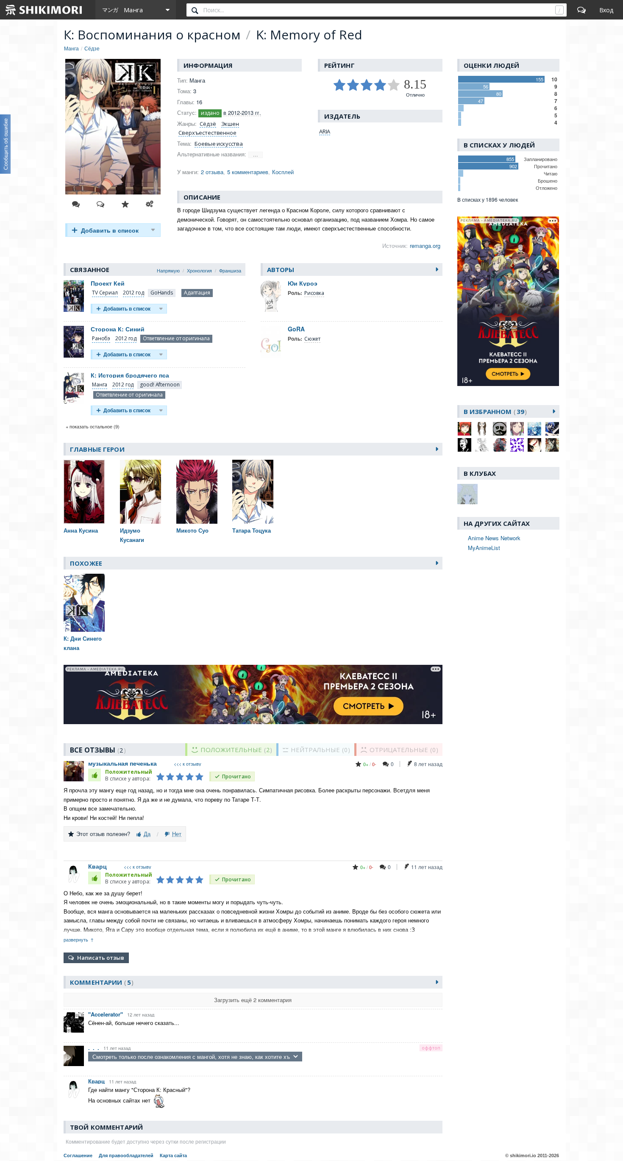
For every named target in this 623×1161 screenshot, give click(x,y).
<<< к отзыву (187, 763)
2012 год (133, 292)
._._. (93, 1048)
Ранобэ (101, 338)
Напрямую (168, 270)
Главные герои (97, 449)
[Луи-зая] (517, 445)
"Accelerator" (105, 1014)
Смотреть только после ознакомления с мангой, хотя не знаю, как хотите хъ (191, 1057)
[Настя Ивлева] (534, 445)
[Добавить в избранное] (125, 204)
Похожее (86, 563)
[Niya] (464, 445)
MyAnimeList (484, 548)
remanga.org (425, 246)
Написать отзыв (100, 957)
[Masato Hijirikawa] (552, 429)
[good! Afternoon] (159, 385)
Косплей (283, 172)
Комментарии (100, 982)
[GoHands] (161, 293)
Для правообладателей (126, 1155)
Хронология (199, 270)
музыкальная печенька (122, 763)
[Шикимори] (44, 9)
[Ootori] (499, 445)
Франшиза (230, 270)
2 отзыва (212, 172)
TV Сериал (105, 292)
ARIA (324, 131)
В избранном (494, 411)
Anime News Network (494, 538)
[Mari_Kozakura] (534, 429)
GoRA (296, 329)
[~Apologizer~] (499, 429)
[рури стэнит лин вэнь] (552, 445)
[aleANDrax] (482, 429)
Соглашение (78, 1155)
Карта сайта (173, 1155)
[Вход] (606, 9)
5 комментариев (247, 172)
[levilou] (517, 429)
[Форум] (581, 9)
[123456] (464, 429)
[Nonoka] (482, 445)
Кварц (97, 866)
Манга (99, 384)
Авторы (281, 269)
